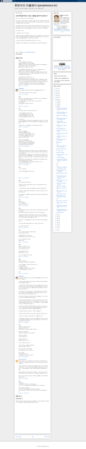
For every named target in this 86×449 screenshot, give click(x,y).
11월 (58, 102)
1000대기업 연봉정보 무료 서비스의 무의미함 (61, 113)
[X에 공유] (18, 54)
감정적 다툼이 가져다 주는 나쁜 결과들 (61, 181)
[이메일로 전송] (16, 54)
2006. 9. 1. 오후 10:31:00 (23, 273)
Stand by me (56, 24)
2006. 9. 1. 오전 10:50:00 (23, 164)
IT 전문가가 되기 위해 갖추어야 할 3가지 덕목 (61, 167)
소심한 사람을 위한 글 (61, 128)
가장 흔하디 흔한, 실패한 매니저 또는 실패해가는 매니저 (61, 160)
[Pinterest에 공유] (21, 54)
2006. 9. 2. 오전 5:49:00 (23, 322)
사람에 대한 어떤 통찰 (61, 186)
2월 (57, 225)
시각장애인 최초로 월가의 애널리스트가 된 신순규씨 (61, 109)
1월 (57, 227)
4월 (57, 222)
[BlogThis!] (17, 54)
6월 (57, 218)
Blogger (47, 446)
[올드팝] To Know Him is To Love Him (61, 140)
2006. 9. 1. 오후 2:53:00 (23, 227)
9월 (57, 106)
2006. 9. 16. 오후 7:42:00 (23, 393)
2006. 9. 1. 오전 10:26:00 (23, 146)
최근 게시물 (18, 436)
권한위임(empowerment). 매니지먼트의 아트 (61, 119)
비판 (57, 198)
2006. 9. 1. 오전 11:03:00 (23, 197)
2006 (56, 99)
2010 (56, 92)
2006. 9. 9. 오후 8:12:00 (23, 378)
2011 (56, 90)
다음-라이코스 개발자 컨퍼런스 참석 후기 (61, 146)
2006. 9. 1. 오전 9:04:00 (23, 106)
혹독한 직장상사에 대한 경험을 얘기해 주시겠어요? (61, 206)
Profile (61, 23)
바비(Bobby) (21, 88)
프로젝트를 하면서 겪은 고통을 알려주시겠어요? (61, 210)
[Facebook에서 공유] (20, 54)
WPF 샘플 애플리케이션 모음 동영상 (61, 170)
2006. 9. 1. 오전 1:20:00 (23, 94)
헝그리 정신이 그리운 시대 (61, 200)
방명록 (64, 23)
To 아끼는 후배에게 (60, 157)
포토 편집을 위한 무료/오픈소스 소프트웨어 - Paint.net (61, 177)
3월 (57, 224)
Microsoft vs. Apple (60, 152)
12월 (58, 101)
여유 (57, 165)
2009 (56, 93)
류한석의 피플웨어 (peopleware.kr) (36, 5)
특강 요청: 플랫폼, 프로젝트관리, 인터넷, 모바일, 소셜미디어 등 (62, 30)
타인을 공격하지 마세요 (61, 193)
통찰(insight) (59, 142)
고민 (57, 163)
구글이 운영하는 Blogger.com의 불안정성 (61, 122)
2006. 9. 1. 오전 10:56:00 (23, 177)
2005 (56, 230)
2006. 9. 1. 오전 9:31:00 (23, 126)
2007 (56, 97)
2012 (56, 88)
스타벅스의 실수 (59, 150)
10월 (58, 104)
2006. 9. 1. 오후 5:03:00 (23, 242)
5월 (57, 220)
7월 (57, 216)
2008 (56, 95)
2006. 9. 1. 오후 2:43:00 (23, 205)
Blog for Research (22, 359)
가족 (57, 144)
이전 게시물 (47, 436)
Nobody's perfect (59, 212)
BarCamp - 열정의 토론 (61, 148)
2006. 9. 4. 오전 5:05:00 (23, 356)
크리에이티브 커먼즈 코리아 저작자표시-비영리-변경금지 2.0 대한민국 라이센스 (62, 67)
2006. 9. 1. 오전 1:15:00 (23, 85)
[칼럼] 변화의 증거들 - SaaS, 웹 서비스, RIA (61, 196)
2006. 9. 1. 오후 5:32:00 (23, 256)
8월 (57, 214)
